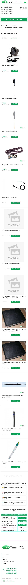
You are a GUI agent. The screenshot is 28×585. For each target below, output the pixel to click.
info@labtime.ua (11, 581)
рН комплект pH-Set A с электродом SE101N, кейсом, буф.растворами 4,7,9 (14, 297)
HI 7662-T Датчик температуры (10, 131)
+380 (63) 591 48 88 (11, 573)
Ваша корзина (23, 9)
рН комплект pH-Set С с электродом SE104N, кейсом (14, 363)
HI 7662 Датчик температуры (9, 98)
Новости (5, 559)
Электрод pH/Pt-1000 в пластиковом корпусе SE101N (12, 429)
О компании (5, 554)
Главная (3, 25)
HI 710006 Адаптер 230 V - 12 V (10, 65)
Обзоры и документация (8, 561)
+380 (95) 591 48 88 (11, 572)
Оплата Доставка (7, 557)
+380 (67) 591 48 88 (11, 570)
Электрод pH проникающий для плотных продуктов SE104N (13, 396)
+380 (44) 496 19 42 (11, 569)
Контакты (5, 563)
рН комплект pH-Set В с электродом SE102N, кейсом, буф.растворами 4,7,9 (14, 330)
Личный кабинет (23, 7)
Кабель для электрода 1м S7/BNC (11, 230)
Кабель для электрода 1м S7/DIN (11, 263)
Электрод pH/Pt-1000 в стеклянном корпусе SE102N (14, 462)
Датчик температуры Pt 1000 (9, 197)
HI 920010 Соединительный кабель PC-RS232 (12, 165)
